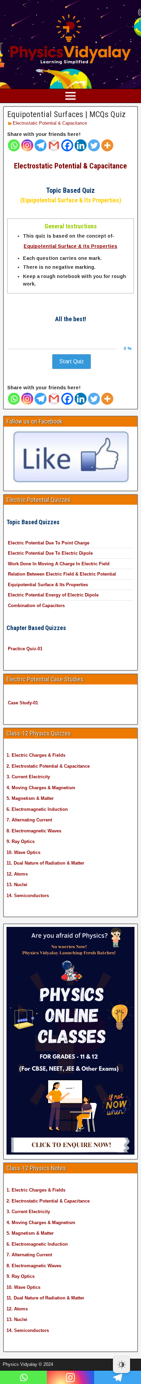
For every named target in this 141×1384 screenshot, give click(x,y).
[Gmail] (54, 145)
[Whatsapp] (14, 145)
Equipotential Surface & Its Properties (70, 246)
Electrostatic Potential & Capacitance (50, 123)
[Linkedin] (81, 145)
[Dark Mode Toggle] (121, 1364)
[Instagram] (27, 145)
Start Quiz (71, 361)
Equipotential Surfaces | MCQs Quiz (66, 114)
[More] (107, 145)
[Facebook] (67, 145)
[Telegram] (41, 145)
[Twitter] (94, 145)
